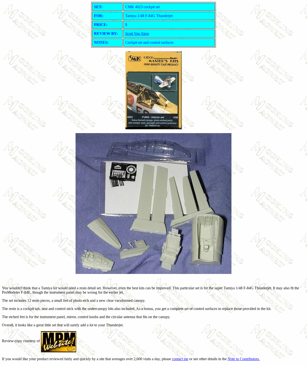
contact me (180, 359)
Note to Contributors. (244, 359)
